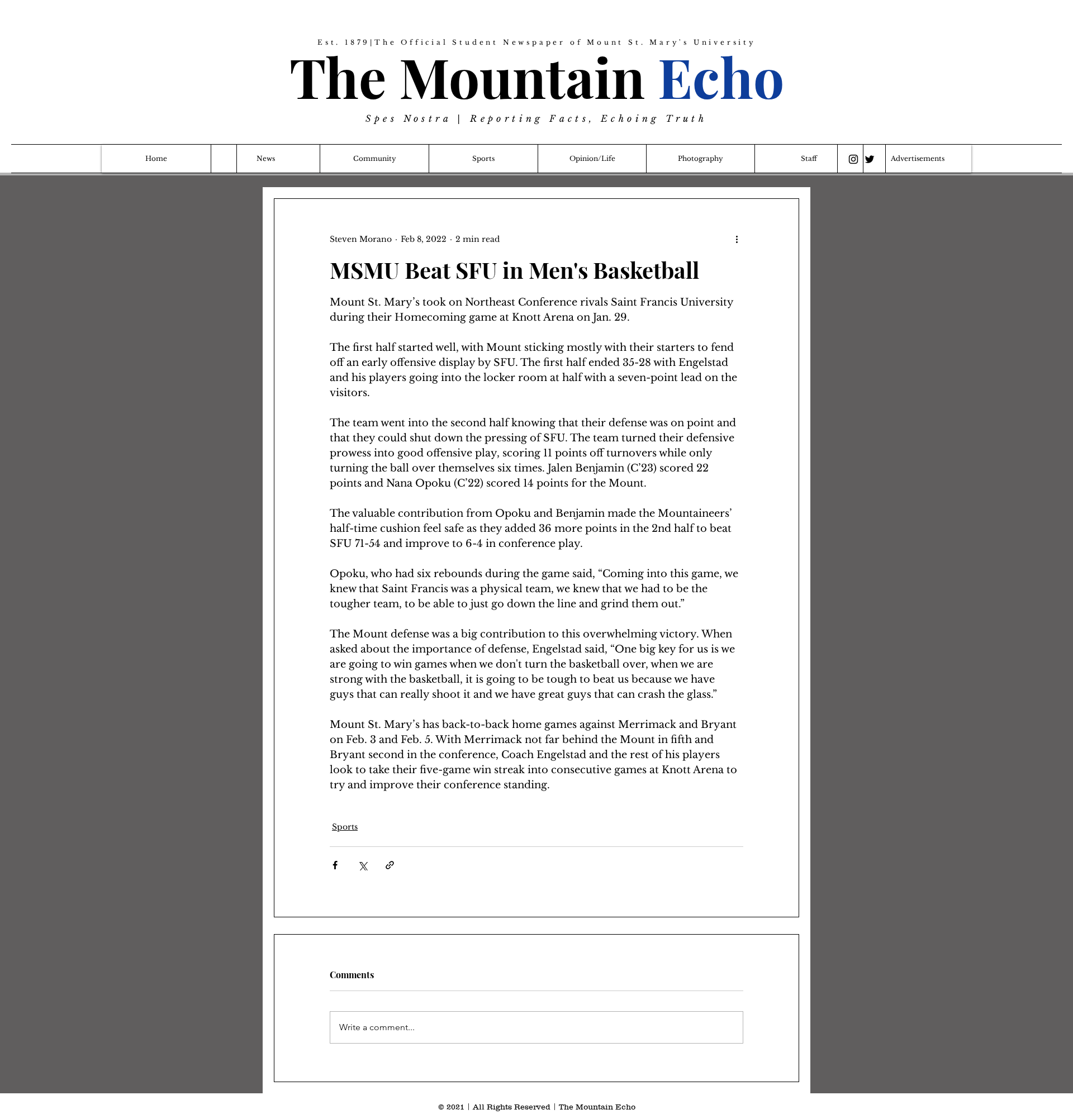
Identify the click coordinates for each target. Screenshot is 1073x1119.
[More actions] (736, 239)
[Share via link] (389, 865)
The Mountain (536, 76)
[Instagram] (853, 159)
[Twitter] (869, 159)
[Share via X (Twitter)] (362, 865)
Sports (345, 827)
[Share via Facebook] (335, 865)
